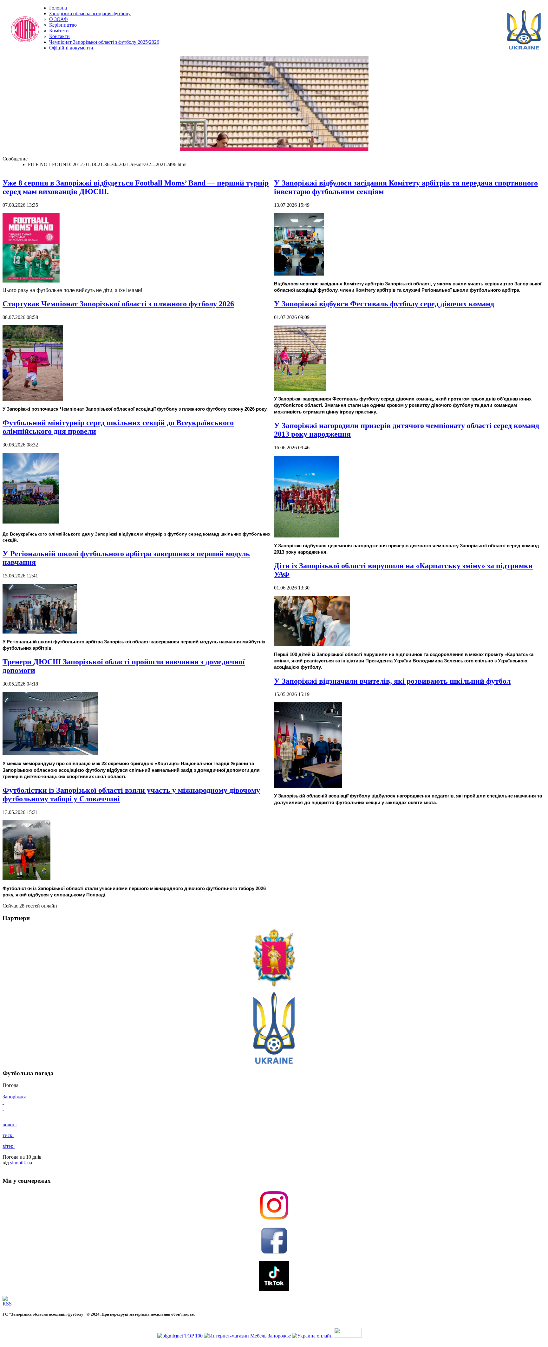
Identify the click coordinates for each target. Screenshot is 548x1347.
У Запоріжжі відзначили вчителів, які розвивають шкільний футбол (392, 681)
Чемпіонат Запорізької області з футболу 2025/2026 (104, 42)
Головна (58, 7)
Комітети (59, 30)
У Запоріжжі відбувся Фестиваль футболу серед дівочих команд (384, 304)
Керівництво (63, 25)
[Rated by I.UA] (348, 1335)
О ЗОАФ (58, 19)
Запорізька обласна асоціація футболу (90, 13)
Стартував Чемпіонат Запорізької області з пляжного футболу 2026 (118, 304)
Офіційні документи (71, 47)
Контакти (59, 36)
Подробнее (351, 147)
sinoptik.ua (21, 1162)
